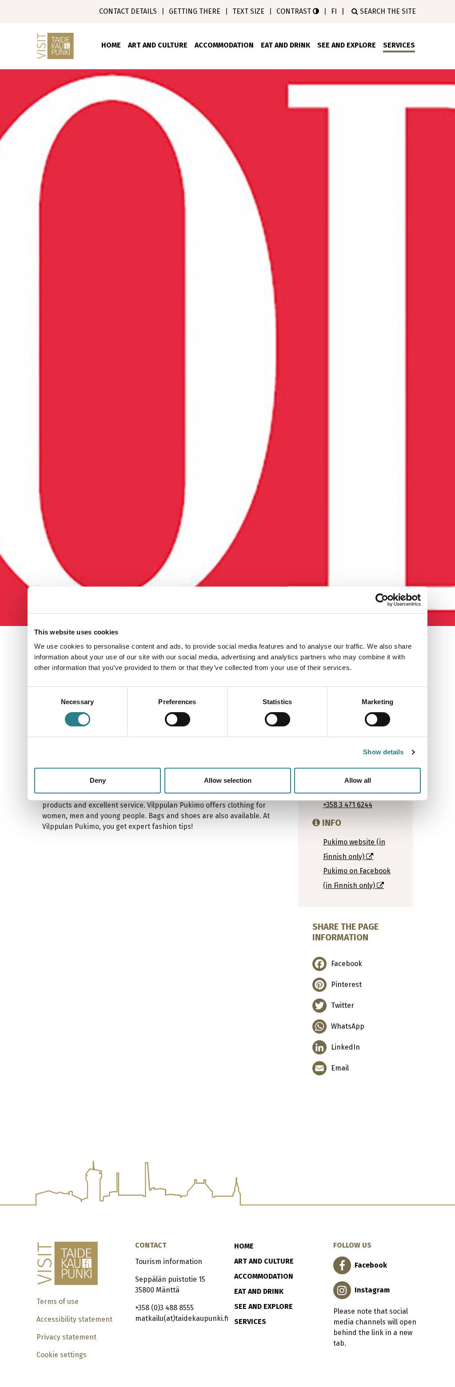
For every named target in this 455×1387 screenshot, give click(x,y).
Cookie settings (61, 1355)
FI (334, 11)
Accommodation (224, 45)
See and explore (346, 45)
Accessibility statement (74, 1319)
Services (399, 45)
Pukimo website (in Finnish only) (354, 849)
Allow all (357, 780)
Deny (98, 780)
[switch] (177, 719)
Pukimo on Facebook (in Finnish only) (357, 878)
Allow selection (227, 780)
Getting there (194, 11)
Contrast (294, 11)
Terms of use (57, 1301)
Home (111, 45)
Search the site (387, 11)
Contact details (128, 11)
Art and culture (158, 45)
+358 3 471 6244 (347, 804)
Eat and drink (285, 45)
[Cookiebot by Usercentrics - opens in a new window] (382, 599)
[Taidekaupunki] (56, 45)
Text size (248, 11)
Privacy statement (66, 1337)
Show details (383, 752)
